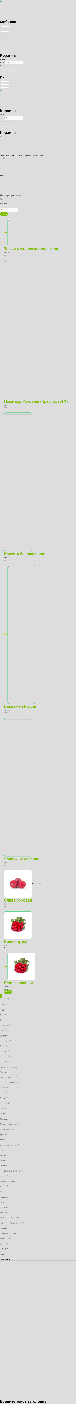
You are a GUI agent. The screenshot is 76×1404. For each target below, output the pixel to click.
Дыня (2, 1140)
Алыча (2, 1015)
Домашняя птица (7, 1129)
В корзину (4, 214)
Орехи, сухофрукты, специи (13, 155)
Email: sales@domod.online (8, 71)
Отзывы (2, 73)
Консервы (4, 1228)
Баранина (4, 1051)
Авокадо (3, 1005)
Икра (2, 1155)
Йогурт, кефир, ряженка (10, 1171)
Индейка (3, 1160)
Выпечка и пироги (7, 1077)
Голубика (4, 1088)
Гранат (2, 1098)
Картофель (4, 1197)
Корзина (8, 55)
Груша (2, 1114)
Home (2, 155)
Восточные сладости (9, 1067)
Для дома (4, 1119)
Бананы (3, 1046)
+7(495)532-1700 (5, 68)
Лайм (2, 1254)
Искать (2, 62)
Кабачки (3, 1176)
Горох (2, 1093)
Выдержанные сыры (9, 1072)
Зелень (3, 1150)
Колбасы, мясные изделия (11, 1223)
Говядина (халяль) (7, 1082)
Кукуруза (4, 1244)
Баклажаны (5, 1041)
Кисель (3, 1207)
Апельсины (4, 1025)
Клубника (4, 1212)
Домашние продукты (8, 1124)
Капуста (3, 1186)
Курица (3, 1249)
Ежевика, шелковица (9, 1145)
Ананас (3, 1020)
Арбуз (2, 1031)
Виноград (4, 1057)
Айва (2, 1010)
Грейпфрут (4, 1103)
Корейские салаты (8, 1233)
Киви (2, 1202)
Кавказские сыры (7, 1181)
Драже (3, 1134)
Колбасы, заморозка (9, 1218)
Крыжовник (5, 1238)
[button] (5, 1259)
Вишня (2, 1062)
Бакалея (3, 1036)
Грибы (2, 1108)
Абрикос (3, 999)
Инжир (3, 1166)
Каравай (3, 1192)
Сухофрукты (28, 155)
